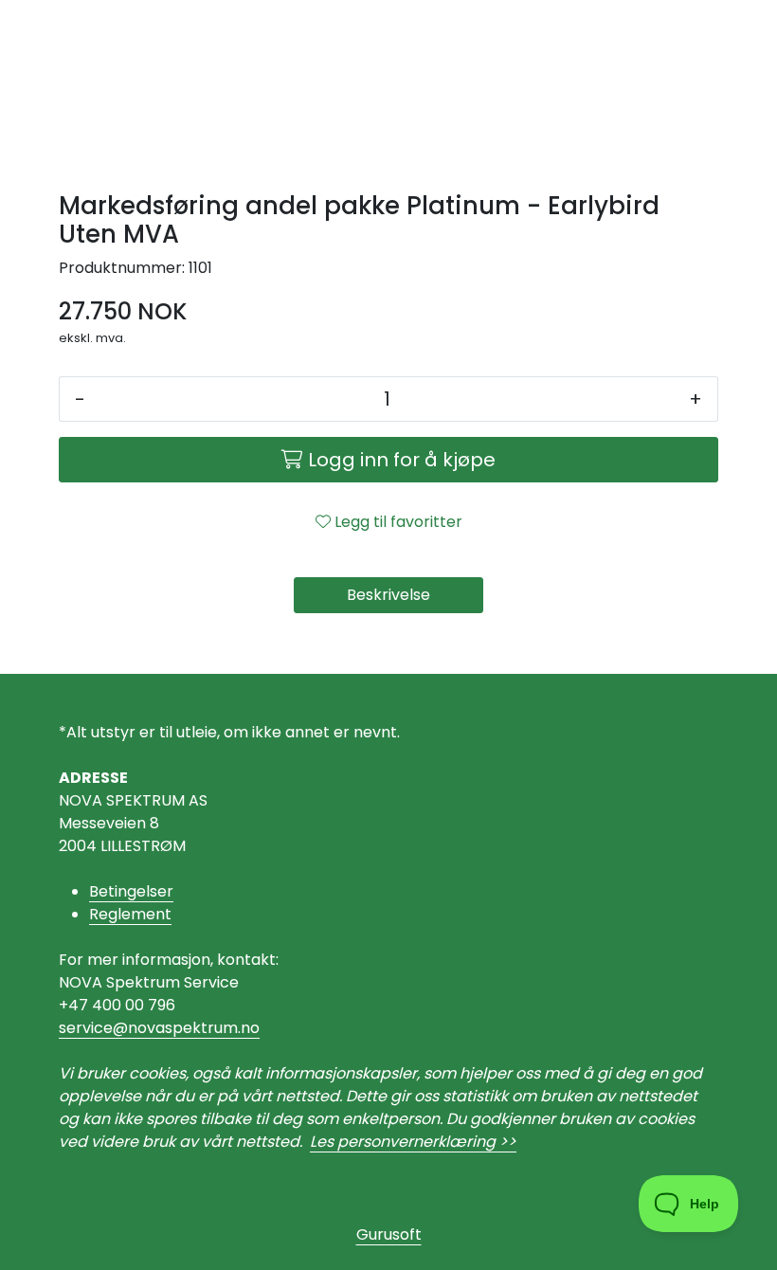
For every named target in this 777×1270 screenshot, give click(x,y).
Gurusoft (389, 1234)
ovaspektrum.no (198, 1028)
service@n (98, 1028)
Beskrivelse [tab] (388, 595)
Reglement (130, 914)
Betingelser (131, 891)
